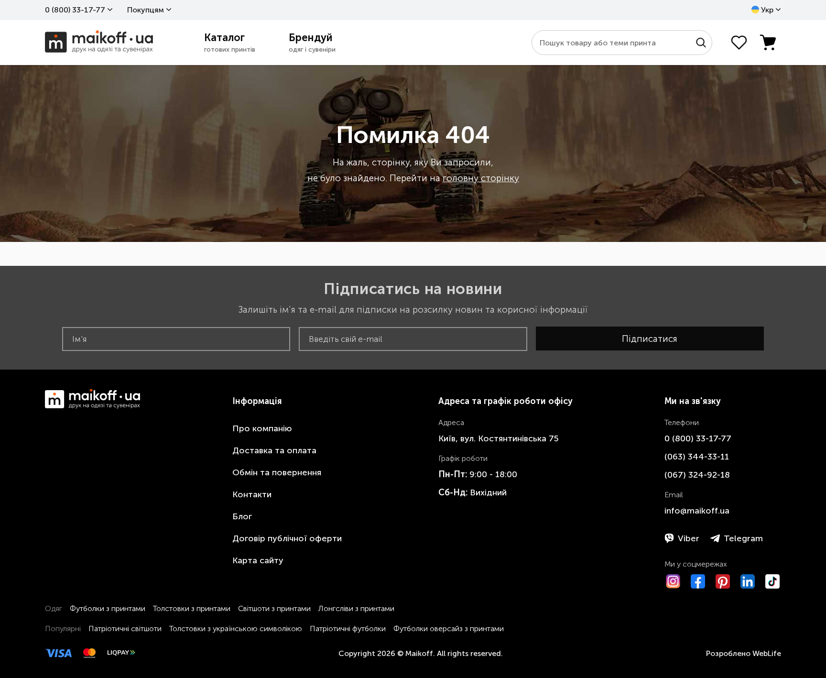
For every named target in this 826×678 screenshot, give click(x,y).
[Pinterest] (722, 581)
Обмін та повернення (276, 472)
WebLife (766, 653)
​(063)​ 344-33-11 (696, 456)
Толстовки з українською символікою (235, 628)
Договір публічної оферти (287, 538)
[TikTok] (772, 581)
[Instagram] (673, 581)
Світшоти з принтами (274, 608)
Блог (242, 516)
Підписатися (649, 338)
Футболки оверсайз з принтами (448, 628)
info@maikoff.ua (696, 510)
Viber (688, 538)
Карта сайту (257, 560)
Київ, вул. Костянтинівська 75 (498, 438)
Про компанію (262, 428)
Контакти (252, 494)
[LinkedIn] (747, 581)
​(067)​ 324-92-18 (697, 475)
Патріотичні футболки (348, 628)
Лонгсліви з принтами (356, 608)
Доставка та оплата (274, 450)
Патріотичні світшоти (125, 628)
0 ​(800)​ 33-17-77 (75, 9)
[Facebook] (697, 581)
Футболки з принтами (107, 608)
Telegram (743, 538)
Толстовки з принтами (191, 608)
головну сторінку (481, 178)
